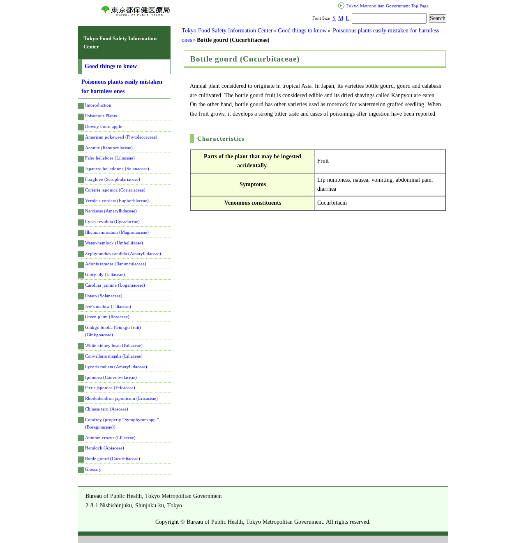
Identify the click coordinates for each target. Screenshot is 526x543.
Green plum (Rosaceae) (107, 316)
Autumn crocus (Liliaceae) (110, 437)
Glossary (93, 469)
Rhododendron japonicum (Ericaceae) (121, 398)
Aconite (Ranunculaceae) (109, 147)
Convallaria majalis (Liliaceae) (114, 356)
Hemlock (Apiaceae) (104, 447)
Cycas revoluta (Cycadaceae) (112, 221)
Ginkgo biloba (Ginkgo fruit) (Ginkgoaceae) (113, 331)
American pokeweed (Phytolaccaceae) (121, 137)
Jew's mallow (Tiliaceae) (108, 306)
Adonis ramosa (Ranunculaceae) (115, 263)
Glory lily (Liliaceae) (105, 274)
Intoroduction (98, 105)
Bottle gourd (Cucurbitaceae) (112, 458)
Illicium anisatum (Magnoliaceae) (117, 232)
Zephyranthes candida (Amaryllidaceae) (123, 253)
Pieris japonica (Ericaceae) (110, 387)
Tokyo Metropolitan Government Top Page (387, 6)
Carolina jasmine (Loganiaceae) (115, 285)
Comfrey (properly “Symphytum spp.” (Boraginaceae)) (122, 423)
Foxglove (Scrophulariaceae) (112, 179)
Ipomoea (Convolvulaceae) (111, 377)
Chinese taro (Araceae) (106, 408)
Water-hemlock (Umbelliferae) (114, 242)
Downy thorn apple (103, 126)
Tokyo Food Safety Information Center (227, 30)
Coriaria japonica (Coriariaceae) (115, 189)
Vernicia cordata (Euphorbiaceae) (117, 200)
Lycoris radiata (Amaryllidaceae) (116, 366)
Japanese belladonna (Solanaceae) (117, 168)
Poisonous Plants (101, 115)
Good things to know (302, 30)
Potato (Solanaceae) (103, 295)
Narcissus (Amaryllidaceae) (111, 210)
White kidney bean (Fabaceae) (114, 345)
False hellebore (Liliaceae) (110, 157)
